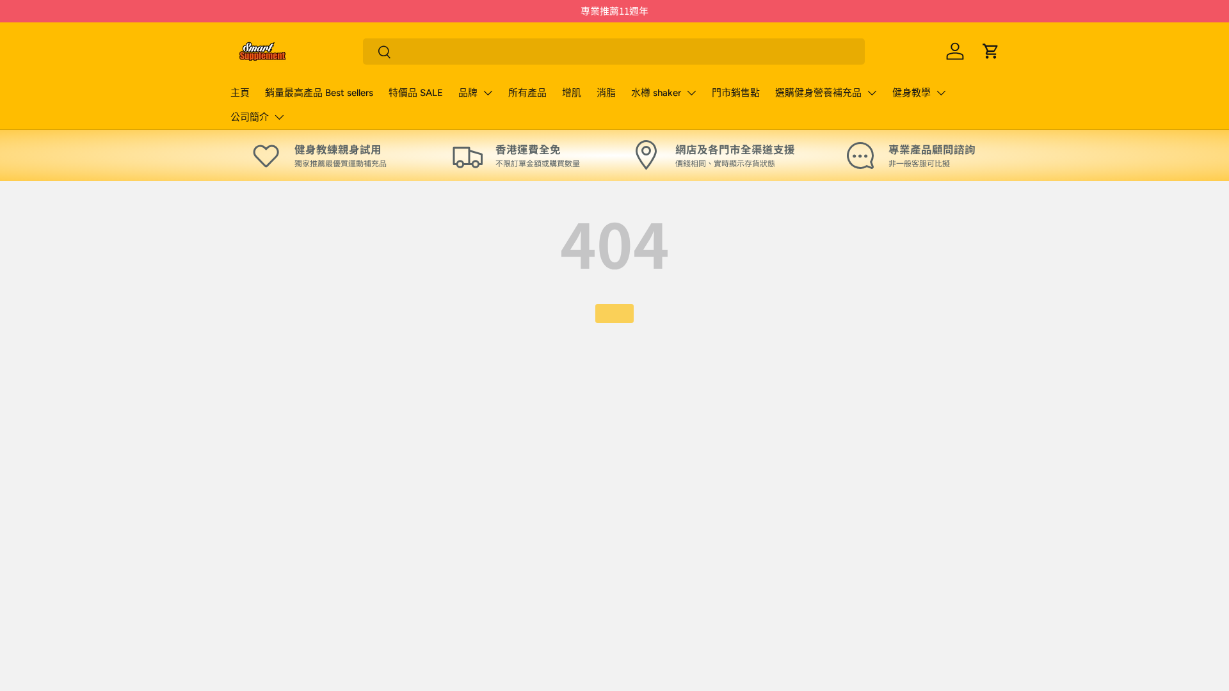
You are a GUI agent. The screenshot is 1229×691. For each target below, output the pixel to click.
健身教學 (911, 93)
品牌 (468, 93)
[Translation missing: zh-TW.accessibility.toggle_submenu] (487, 92)
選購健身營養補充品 (818, 93)
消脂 (606, 93)
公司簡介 (249, 117)
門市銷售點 (736, 93)
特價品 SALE (416, 93)
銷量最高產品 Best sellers (319, 93)
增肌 (571, 93)
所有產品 (527, 93)
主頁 (240, 93)
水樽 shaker (656, 93)
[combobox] (614, 51)
